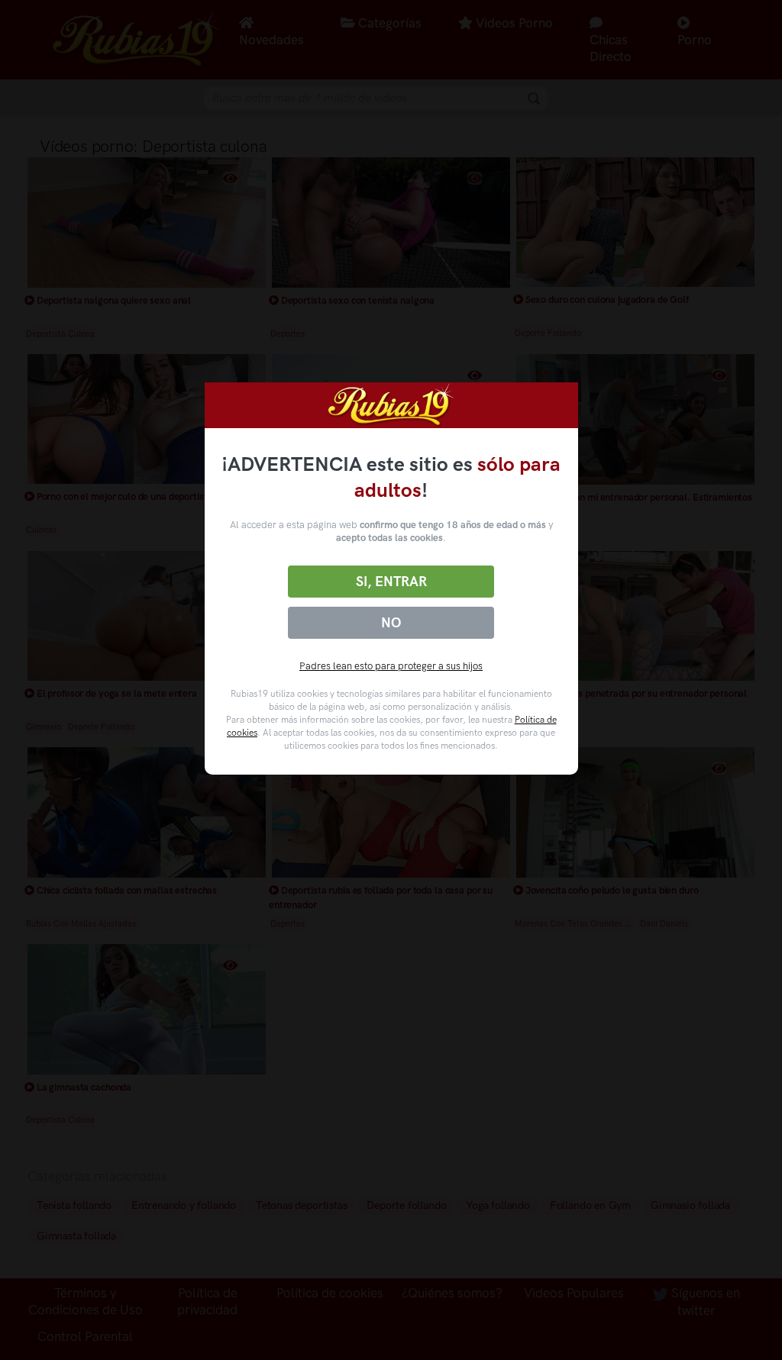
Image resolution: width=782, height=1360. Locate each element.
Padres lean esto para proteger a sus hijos (391, 666)
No (391, 622)
